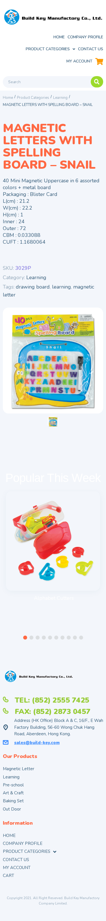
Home (8, 97)
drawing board (33, 286)
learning (61, 286)
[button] (25, 638)
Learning (60, 97)
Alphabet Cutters (54, 598)
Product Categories (33, 97)
